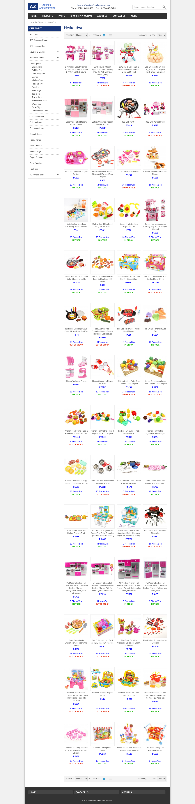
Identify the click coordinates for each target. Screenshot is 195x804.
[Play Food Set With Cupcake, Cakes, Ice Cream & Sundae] (129, 626)
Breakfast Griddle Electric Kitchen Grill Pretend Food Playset (102, 174)
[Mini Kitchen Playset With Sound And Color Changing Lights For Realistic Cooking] (102, 516)
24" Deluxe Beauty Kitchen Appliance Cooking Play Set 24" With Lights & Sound (76, 69)
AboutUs (127, 792)
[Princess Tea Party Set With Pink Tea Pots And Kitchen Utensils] (76, 734)
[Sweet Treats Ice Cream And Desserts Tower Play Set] (129, 734)
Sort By (70, 35)
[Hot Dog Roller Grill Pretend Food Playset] (129, 315)
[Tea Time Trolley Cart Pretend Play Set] (155, 734)
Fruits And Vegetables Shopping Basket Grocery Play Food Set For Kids (102, 331)
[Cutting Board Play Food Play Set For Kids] (102, 210)
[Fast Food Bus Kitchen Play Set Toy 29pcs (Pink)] (155, 262)
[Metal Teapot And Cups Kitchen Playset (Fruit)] (76, 516)
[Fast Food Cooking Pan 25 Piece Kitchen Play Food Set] (76, 315)
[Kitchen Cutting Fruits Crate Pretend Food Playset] (129, 367)
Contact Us (82, 792)
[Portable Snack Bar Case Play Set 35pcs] (129, 679)
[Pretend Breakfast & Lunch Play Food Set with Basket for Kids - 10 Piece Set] (155, 679)
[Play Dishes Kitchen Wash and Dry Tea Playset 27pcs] (102, 626)
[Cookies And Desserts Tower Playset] (155, 158)
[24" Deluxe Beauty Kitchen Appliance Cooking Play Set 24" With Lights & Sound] (76, 53)
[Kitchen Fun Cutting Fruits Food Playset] (129, 417)
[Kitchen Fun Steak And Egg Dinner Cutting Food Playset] (76, 467)
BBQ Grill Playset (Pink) (155, 122)
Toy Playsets (39, 22)
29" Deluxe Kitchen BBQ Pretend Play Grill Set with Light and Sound (129, 69)
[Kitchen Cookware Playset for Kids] (102, 367)
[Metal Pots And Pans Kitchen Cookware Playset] (102, 467)
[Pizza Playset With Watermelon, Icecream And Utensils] (76, 626)
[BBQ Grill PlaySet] (129, 108)
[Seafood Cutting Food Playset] (102, 734)
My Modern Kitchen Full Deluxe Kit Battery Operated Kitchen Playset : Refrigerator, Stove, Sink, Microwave (76, 588)
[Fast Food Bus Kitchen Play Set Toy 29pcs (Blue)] (129, 262)
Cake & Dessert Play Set (129, 172)
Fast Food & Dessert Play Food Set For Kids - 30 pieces (102, 279)
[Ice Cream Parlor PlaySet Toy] (155, 315)
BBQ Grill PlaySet (129, 122)
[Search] (164, 8)
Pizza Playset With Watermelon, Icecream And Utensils (76, 643)
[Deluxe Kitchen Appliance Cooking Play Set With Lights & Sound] (155, 210)
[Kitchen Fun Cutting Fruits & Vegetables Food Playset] (102, 417)
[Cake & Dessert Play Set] (129, 158)
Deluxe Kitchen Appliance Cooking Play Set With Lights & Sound (155, 226)
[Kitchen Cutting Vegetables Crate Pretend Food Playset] (155, 367)
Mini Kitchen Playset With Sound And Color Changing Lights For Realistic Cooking (102, 533)
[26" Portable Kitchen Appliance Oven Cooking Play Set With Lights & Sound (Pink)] (102, 53)
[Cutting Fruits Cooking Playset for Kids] (129, 210)
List (109, 35)
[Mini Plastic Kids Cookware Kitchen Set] (155, 516)
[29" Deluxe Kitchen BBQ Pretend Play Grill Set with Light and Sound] (129, 53)
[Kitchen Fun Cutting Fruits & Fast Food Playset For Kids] (76, 417)
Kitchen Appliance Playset (76, 381)
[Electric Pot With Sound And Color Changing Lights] (76, 262)
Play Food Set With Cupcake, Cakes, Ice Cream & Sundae (128, 643)
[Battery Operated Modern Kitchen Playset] (76, 108)
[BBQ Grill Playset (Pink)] (155, 108)
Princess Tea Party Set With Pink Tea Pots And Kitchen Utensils (76, 750)
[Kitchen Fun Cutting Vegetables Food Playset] (155, 417)
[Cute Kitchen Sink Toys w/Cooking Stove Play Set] (76, 210)
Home (30, 22)
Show (152, 35)
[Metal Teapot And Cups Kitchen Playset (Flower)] (155, 467)
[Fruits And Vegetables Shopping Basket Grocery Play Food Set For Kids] (102, 315)
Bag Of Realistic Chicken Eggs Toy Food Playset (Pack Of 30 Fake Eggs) (155, 69)
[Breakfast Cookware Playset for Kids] (76, 158)
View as (97, 35)
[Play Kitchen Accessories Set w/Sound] (155, 626)
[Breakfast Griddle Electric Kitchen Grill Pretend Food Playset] (102, 158)
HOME (33, 792)
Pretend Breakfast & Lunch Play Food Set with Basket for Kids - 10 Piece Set (155, 695)
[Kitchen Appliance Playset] (76, 367)
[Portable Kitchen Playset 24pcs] (102, 679)
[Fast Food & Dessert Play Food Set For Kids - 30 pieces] (102, 262)
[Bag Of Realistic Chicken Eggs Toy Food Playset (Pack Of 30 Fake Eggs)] (155, 53)
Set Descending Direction (90, 35)
